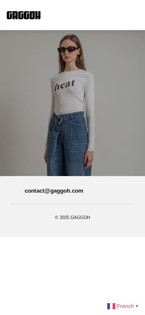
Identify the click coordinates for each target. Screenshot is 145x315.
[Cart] (118, 15)
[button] (78, 15)
